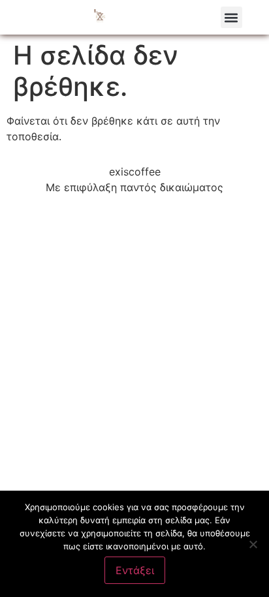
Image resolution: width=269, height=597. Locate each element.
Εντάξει (135, 570)
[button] (231, 17)
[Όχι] (252, 544)
